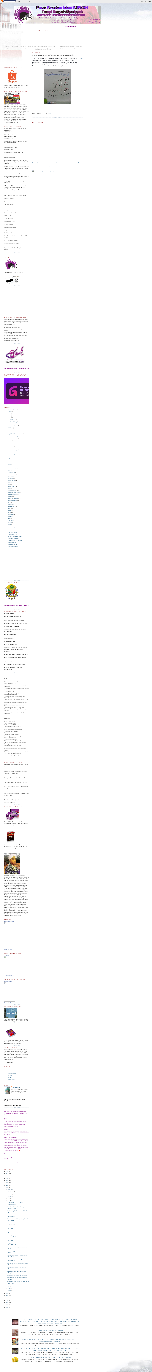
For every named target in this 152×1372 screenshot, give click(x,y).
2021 (7, 1176)
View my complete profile (18, 1095)
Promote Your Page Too (9, 975)
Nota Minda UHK (12, 474)
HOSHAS (10, 428)
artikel (39, 114)
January (9, 1290)
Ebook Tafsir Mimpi (12, 544)
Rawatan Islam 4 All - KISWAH (15, 540)
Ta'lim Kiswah (11, 506)
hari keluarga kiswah (13, 426)
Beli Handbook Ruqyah (13, 538)
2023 (7, 1171)
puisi (9, 484)
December (9, 1189)
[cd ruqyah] (9, 973)
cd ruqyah (6, 955)
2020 (7, 1178)
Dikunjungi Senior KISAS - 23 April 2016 (17, 1275)
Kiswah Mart (11, 448)
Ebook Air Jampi (12, 542)
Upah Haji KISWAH (12, 532)
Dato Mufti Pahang (12, 422)
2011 (7, 1302)
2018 (7, 1183)
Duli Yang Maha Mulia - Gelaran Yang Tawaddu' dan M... (16, 1235)
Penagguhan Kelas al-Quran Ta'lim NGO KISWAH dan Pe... (16, 1244)
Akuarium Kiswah (12, 410)
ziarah (9, 524)
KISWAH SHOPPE (12, 452)
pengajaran (10, 478)
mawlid (9, 462)
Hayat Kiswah (16, 1087)
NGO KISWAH (11, 472)
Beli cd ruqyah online (13, 546)
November (10, 1191)
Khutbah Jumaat (11, 444)
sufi (43, 114)
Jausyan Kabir (11, 432)
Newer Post (35, 162)
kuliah (9, 456)
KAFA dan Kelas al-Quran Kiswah (16, 436)
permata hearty (11, 1079)
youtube (10, 522)
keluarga (10, 440)
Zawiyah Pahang (12, 1073)
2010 (7, 1305)
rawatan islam (11, 486)
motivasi (10, 470)
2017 (7, 1185)
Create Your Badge (8, 949)
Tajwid (9, 510)
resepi (9, 488)
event (9, 424)
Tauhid (9, 512)
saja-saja (10, 496)
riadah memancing (12, 490)
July (8, 1198)
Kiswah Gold (11, 446)
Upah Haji (10, 520)
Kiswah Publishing (12, 450)
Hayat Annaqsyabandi (9, 921)
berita (9, 418)
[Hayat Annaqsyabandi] (9, 947)
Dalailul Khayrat (12, 420)
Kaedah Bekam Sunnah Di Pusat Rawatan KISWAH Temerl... (17, 1227)
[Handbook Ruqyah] (9, 1001)
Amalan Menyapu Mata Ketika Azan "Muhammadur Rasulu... (15, 1252)
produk (9, 482)
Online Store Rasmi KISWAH (15, 536)
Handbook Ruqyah (8, 981)
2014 (7, 1295)
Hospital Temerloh (12, 430)
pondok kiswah (11, 480)
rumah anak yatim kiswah (14, 492)
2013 (7, 1298)
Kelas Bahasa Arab (12, 438)
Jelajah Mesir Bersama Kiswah (15, 434)
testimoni (10, 516)
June (8, 1201)
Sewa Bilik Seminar (12, 500)
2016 (7, 1187)
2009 (7, 1307)
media (9, 464)
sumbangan (10, 504)
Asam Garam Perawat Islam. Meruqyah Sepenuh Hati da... (16, 1207)
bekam (9, 416)
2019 (7, 1180)
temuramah (10, 514)
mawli (9, 460)
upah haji (10, 1077)
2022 (7, 1173)
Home (57, 162)
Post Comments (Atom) (44, 166)
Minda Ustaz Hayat (12, 468)
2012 (7, 1300)
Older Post (80, 162)
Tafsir (9, 508)
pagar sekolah (11, 476)
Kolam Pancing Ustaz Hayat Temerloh (17, 454)
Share (81, 58)
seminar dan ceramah (13, 498)
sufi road (10, 1075)
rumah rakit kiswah (12, 494)
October (9, 1194)
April (8, 1286)
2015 (7, 1293)
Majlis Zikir (10, 458)
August (9, 1196)
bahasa (9, 414)
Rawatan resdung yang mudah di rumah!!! (49, 1330)
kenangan (10, 442)
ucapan (9, 518)
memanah (10, 466)
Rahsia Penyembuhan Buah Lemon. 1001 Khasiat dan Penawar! (49, 1357)
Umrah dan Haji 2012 (13, 534)
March (9, 1288)
